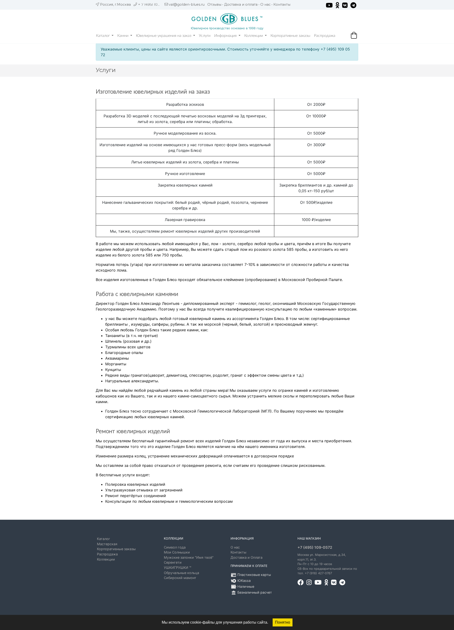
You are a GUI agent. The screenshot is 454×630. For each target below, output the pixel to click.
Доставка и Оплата (246, 557)
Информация (226, 36)
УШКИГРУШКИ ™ (177, 568)
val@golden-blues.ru (187, 4)
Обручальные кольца (181, 573)
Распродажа (324, 36)
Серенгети (173, 562)
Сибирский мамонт (180, 578)
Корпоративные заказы (290, 36)
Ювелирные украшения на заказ (164, 36)
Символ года (175, 547)
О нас (265, 4)
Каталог (103, 36)
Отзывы (214, 4)
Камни (123, 36)
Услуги (204, 36)
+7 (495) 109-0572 (314, 547)
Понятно (282, 622)
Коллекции (254, 36)
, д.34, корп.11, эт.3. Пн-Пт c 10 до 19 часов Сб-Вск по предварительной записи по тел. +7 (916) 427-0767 (327, 564)
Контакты (281, 4)
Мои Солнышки (177, 552)
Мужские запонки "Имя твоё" (189, 557)
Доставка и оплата (241, 4)
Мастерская (107, 544)
